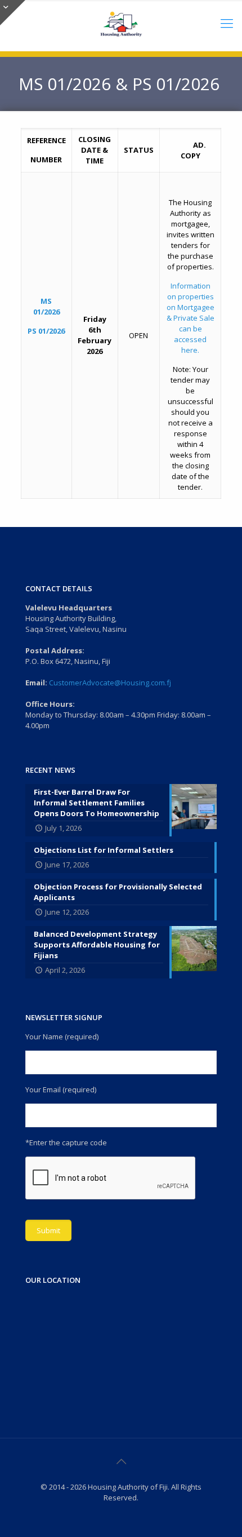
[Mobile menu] (226, 22)
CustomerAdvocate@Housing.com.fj (110, 682)
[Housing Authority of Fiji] (121, 22)
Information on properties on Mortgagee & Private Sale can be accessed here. (190, 318)
